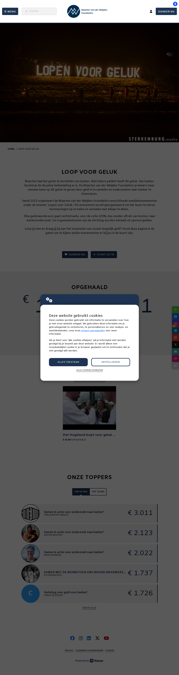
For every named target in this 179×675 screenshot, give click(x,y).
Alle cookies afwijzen (89, 370)
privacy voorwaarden (93, 330)
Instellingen (110, 362)
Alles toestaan (68, 362)
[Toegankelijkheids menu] (175, 4)
